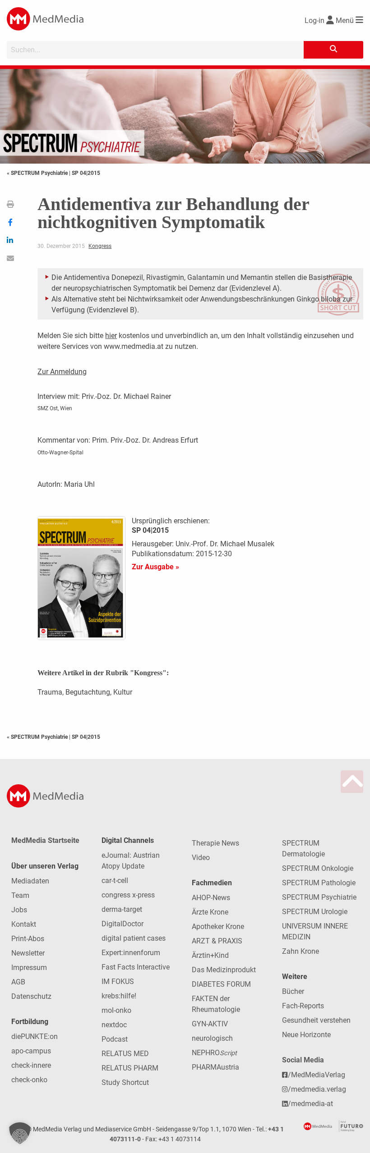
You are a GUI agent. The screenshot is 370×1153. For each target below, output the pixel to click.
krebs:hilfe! (119, 996)
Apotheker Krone (218, 926)
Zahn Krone (300, 951)
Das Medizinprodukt (224, 969)
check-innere (31, 1065)
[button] (20, 1133)
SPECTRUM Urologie (314, 911)
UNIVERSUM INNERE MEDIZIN (315, 931)
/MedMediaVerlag (316, 1075)
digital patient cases (134, 938)
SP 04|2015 (86, 173)
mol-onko (116, 1010)
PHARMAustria (215, 1067)
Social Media (303, 1060)
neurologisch (212, 1038)
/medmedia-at (310, 1103)
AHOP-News (211, 897)
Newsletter (28, 953)
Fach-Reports (303, 1006)
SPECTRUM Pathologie (319, 882)
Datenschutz (31, 996)
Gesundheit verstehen (316, 1020)
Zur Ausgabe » (155, 567)
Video (201, 857)
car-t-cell (115, 880)
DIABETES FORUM (221, 984)
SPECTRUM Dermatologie (303, 848)
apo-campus (31, 1051)
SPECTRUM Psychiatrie (319, 897)
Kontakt (23, 924)
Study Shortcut (125, 1082)
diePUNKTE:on (34, 1036)
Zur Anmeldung (62, 371)
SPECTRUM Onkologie (317, 868)
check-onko (29, 1079)
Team (20, 895)
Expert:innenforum (131, 952)
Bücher (293, 991)
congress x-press (128, 895)
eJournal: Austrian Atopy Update (131, 860)
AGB (18, 982)
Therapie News (215, 843)
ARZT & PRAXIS (217, 941)
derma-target (122, 909)
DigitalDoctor (122, 924)
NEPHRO (214, 1052)
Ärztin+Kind (210, 955)
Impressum (29, 967)
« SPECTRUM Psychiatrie (38, 173)
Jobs (19, 910)
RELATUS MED (125, 1053)
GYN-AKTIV (210, 1024)
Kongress (99, 246)
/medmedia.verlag (317, 1089)
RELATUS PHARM (130, 1068)
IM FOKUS (118, 981)
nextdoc (114, 1024)
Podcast (115, 1039)
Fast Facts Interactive (136, 967)
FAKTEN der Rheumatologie (216, 1004)
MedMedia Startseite (45, 840)
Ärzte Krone (210, 912)
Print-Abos (27, 938)
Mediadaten (30, 881)
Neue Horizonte (306, 1034)
